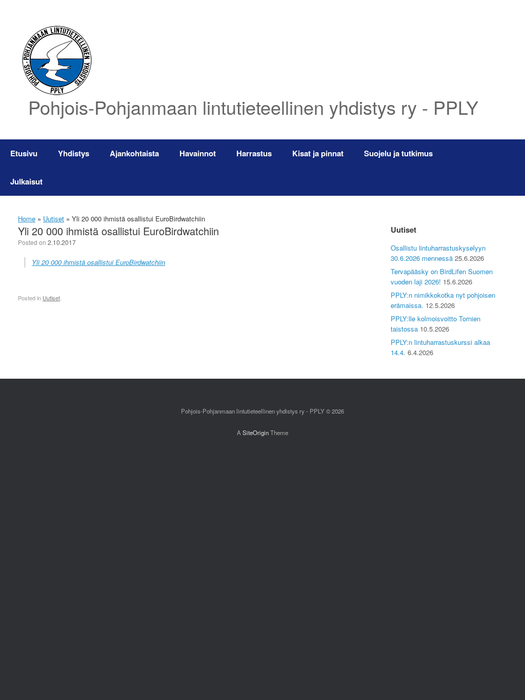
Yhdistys (73, 153)
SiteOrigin (256, 432)
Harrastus (254, 153)
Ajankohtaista (134, 153)
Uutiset (53, 218)
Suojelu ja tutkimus (398, 153)
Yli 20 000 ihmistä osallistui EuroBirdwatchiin (98, 262)
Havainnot (197, 153)
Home (26, 218)
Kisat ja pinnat (318, 153)
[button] (510, 167)
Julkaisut (26, 181)
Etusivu (23, 153)
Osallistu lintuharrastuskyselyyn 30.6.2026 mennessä (438, 253)
